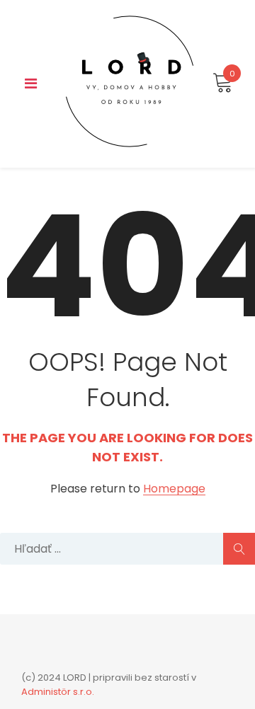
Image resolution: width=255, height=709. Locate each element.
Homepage (174, 489)
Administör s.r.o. (57, 691)
